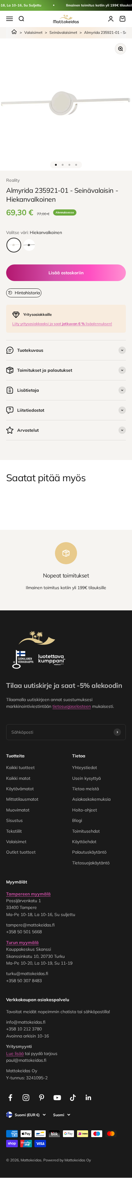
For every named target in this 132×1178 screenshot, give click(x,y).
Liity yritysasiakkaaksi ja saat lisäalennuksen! (62, 323)
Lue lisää (15, 1053)
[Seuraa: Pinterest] (41, 1097)
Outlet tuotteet (21, 852)
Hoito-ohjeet (84, 810)
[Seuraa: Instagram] (26, 1097)
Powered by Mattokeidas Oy (67, 1160)
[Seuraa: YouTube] (57, 1097)
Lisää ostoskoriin (66, 273)
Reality (13, 180)
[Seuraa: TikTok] (73, 1097)
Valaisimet (33, 32)
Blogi (77, 820)
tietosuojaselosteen (71, 706)
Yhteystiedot (84, 767)
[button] (23, 292)
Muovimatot (17, 810)
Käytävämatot (20, 788)
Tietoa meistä (85, 788)
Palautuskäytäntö (89, 852)
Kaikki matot (18, 778)
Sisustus (14, 820)
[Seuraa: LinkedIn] (88, 1097)
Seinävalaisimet (63, 32)
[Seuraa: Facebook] (10, 1097)
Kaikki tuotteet (20, 767)
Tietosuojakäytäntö (91, 863)
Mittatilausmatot (22, 799)
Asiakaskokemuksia (91, 799)
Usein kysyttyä (86, 778)
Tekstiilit (14, 831)
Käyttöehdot (84, 841)
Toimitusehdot (86, 831)
